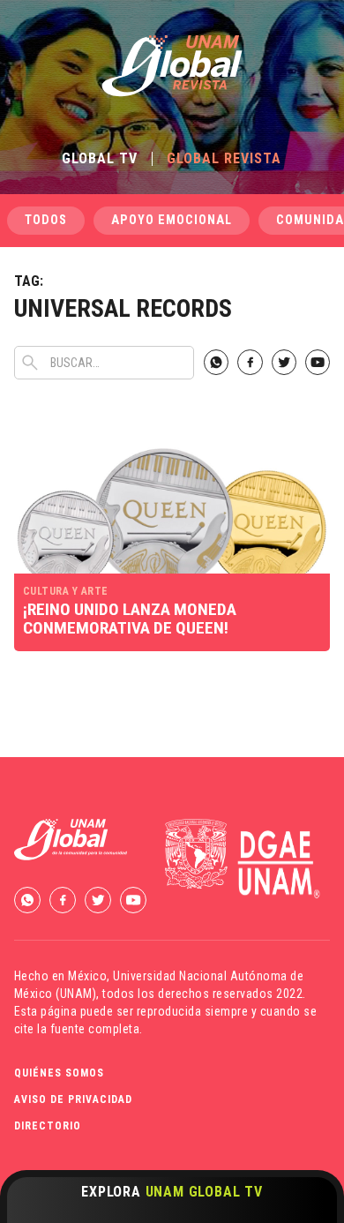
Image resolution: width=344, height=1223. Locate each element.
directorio (47, 1126)
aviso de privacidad (73, 1099)
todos (46, 220)
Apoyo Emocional (171, 220)
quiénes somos (59, 1073)
